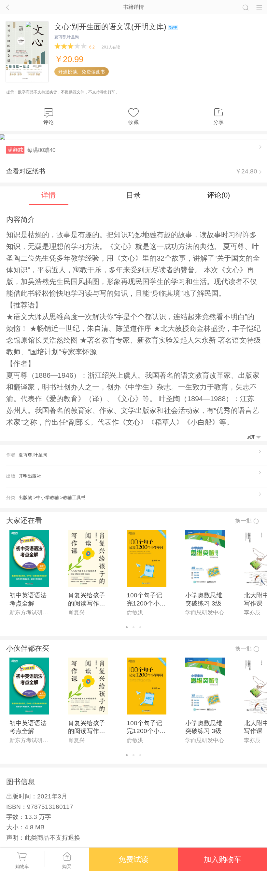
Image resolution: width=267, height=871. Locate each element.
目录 (133, 195)
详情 (48, 195)
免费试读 (133, 859)
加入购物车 (222, 859)
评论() (218, 195)
